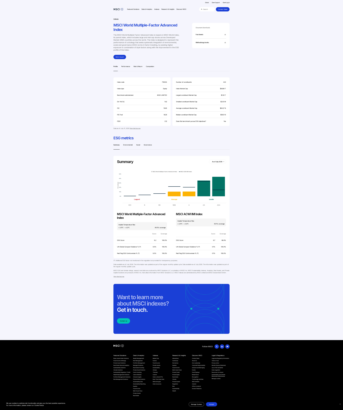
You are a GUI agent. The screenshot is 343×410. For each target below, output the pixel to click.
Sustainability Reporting (139, 384)
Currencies (175, 360)
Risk (173, 386)
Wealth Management (138, 358)
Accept (211, 404)
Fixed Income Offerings (119, 360)
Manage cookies (216, 378)
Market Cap (156, 358)
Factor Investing (137, 372)
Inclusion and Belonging (198, 367)
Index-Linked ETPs (158, 377)
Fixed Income (136, 388)
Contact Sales (222, 9)
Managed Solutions (138, 365)
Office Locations (196, 386)
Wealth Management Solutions (121, 374)
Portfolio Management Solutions (121, 377)
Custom (155, 374)
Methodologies (157, 381)
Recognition (195, 377)
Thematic (155, 372)
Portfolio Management (139, 363)
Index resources (157, 384)
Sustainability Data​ (138, 381)
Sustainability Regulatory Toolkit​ (121, 372)
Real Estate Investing (138, 367)
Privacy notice (215, 363)
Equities (135, 386)
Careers (194, 384)
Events (194, 370)
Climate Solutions (118, 370)
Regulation (175, 384)
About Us (194, 360)
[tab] (115, 68)
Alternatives (175, 358)
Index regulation (216, 370)
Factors (155, 360)
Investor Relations (197, 388)
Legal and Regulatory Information (220, 358)
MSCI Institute (195, 381)
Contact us (123, 321)
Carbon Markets (137, 374)
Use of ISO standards (217, 367)
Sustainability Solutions (119, 367)
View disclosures (135, 128)
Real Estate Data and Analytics (121, 365)
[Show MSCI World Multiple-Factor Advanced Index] (164, 171)
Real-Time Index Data (158, 379)
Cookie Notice (39, 405)
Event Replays (196, 372)
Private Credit (176, 372)
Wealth (174, 391)
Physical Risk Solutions (139, 379)
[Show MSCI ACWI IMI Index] (185, 171)
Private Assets (137, 393)
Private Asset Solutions (119, 363)
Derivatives (175, 363)
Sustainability (156, 367)
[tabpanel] (171, 100)
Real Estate (136, 395)
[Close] (340, 404)
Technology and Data (197, 379)
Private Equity (176, 374)
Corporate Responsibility (198, 365)
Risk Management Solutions (120, 379)
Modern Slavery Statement (219, 365)
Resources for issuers (217, 372)
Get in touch (120, 57)
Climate (155, 370)
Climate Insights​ (137, 377)
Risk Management (138, 360)
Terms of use (215, 360)
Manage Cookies (196, 404)
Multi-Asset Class (137, 391)
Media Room (195, 374)
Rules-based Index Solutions (121, 358)
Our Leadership (196, 363)
